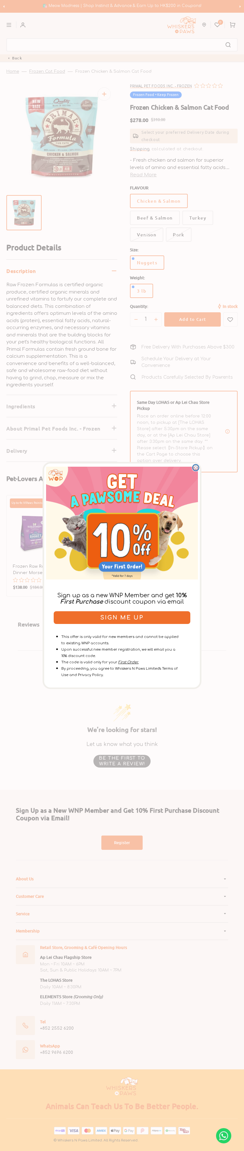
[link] (122, 523)
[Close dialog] (196, 467)
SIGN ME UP (122, 617)
